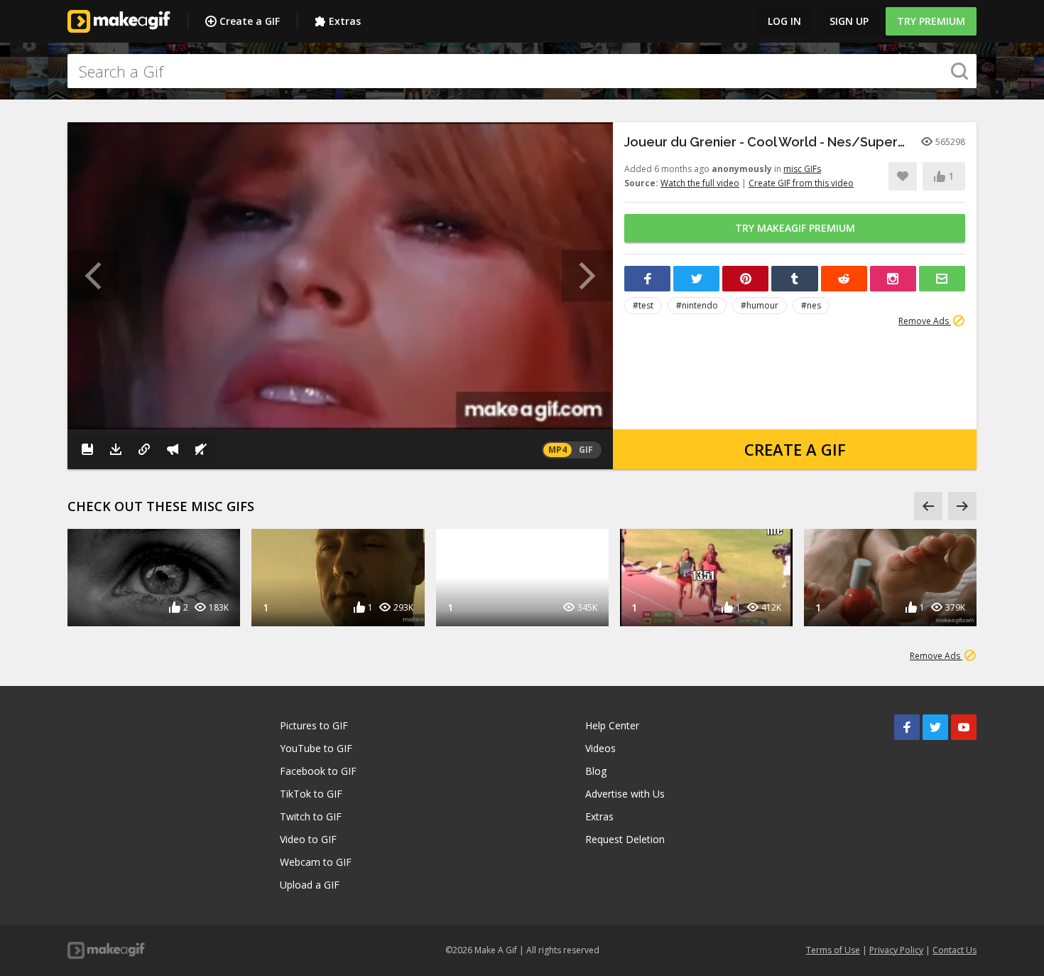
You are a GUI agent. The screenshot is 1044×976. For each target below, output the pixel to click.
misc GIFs (802, 169)
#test (643, 305)
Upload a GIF (309, 884)
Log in (784, 21)
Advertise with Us (625, 793)
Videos (600, 748)
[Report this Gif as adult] (172, 449)
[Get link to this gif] (144, 449)
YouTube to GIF (316, 748)
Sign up (849, 21)
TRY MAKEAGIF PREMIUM (795, 228)
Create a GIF (249, 21)
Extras (345, 21)
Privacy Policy (896, 950)
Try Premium (931, 21)
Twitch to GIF (311, 816)
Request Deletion (625, 839)
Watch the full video (699, 183)
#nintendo (697, 305)
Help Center (612, 725)
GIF (586, 450)
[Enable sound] (201, 449)
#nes (811, 305)
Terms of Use (833, 950)
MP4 (557, 450)
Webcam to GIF (316, 862)
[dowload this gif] (116, 449)
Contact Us (954, 950)
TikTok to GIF (311, 793)
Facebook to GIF (318, 771)
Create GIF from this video (801, 183)
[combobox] (522, 71)
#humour (759, 305)
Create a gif (795, 449)
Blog (596, 771)
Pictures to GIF (314, 725)
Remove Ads (924, 321)
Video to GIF (308, 839)
